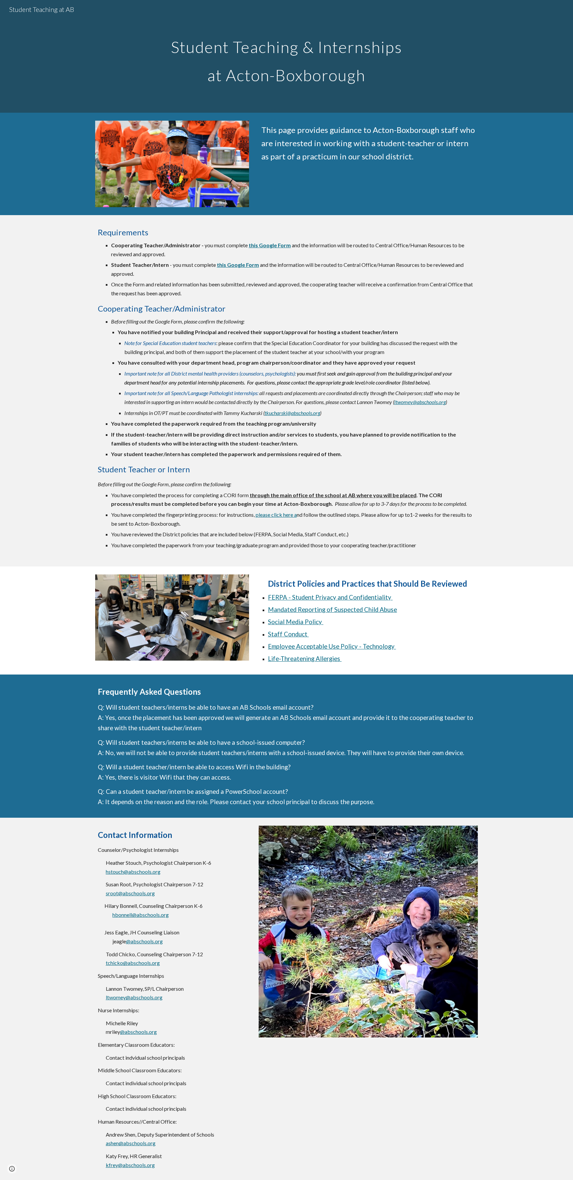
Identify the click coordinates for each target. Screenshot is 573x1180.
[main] (286, 57)
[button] (12, 1168)
